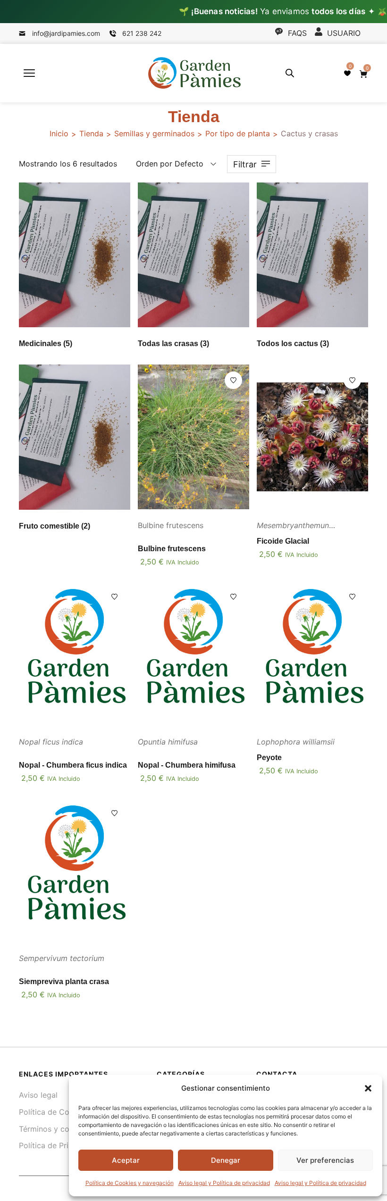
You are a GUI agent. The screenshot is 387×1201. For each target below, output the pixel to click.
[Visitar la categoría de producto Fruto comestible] (74, 436)
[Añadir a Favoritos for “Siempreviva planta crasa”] (114, 813)
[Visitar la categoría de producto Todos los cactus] (312, 254)
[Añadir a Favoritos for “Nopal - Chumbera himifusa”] (233, 596)
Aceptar (126, 1160)
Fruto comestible (54, 526)
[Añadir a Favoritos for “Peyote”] (352, 596)
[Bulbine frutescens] (193, 436)
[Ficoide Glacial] (312, 436)
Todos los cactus (293, 344)
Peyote (269, 758)
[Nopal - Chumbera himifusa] (193, 653)
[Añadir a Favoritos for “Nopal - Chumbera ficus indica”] (114, 596)
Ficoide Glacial (283, 541)
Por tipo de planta (237, 133)
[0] (347, 73)
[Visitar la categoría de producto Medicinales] (74, 254)
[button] (368, 1088)
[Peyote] (312, 653)
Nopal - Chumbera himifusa (187, 765)
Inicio (59, 133)
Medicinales (45, 344)
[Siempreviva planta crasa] (74, 869)
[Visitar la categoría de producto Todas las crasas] (193, 254)
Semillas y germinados (154, 133)
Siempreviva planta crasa (64, 981)
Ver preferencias (325, 1160)
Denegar (225, 1160)
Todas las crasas (173, 344)
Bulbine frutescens (172, 549)
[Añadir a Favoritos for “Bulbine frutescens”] (233, 380)
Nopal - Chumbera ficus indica (73, 765)
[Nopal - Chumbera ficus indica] (74, 653)
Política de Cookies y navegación (129, 1182)
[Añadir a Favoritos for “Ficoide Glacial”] (352, 380)
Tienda (91, 133)
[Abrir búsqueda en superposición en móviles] (289, 73)
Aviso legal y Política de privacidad (224, 1182)
